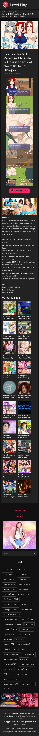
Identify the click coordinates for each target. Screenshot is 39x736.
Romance (21, 669)
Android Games (27, 729)
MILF (29, 654)
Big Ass (9, 594)
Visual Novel (11, 684)
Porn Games (31, 731)
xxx (7, 689)
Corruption (10, 610)
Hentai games (8, 74)
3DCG (22, 569)
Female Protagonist (13, 624)
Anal (24, 580)
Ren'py (8, 669)
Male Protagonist (14, 649)
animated (24, 585)
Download (21, 190)
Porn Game (27, 664)
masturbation (12, 655)
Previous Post (20, 511)
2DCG (8, 569)
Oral (23, 659)
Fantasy (27, 619)
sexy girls (22, 674)
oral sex (10, 664)
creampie (26, 610)
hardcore (25, 635)
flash (29, 624)
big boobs (23, 594)
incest (20, 639)
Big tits (10, 604)
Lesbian (9, 644)
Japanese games (20, 731)
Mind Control (10, 659)
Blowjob (27, 604)
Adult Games (16, 729)
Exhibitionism (10, 619)
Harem (8, 639)
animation (9, 589)
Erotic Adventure (12, 614)
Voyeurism (28, 684)
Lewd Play (18, 5)
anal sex (9, 585)
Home (8, 729)
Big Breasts (11, 599)
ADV (8, 575)
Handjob (9, 635)
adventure (22, 575)
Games (10, 629)
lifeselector (24, 644)
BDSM (23, 589)
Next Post (19, 516)
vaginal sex (11, 679)
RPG (8, 674)
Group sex (27, 629)
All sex (9, 580)
